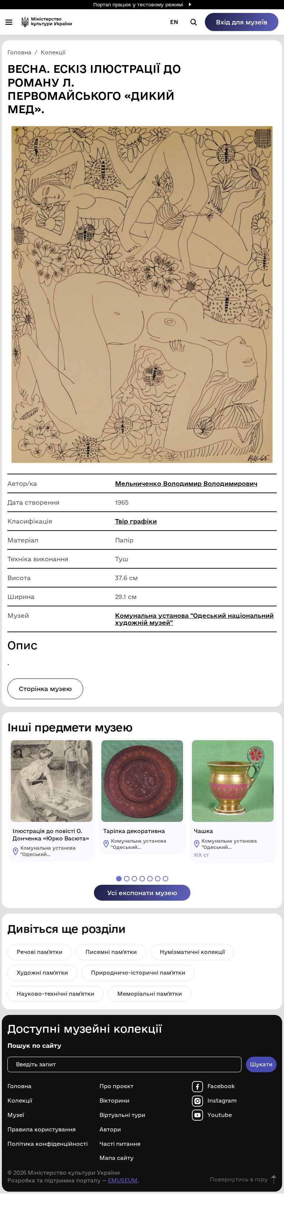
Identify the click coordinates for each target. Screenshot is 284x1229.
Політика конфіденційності (47, 1144)
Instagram (222, 1101)
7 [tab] (165, 878)
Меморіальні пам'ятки (149, 994)
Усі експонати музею (142, 892)
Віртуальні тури (122, 1115)
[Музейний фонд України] (46, 22)
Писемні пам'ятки (111, 952)
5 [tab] (150, 878)
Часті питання (120, 1144)
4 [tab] (142, 878)
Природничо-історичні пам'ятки (138, 972)
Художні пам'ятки (42, 972)
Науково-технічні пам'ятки (55, 994)
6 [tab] (157, 878)
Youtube (219, 1115)
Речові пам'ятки (39, 952)
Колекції (19, 1101)
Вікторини (114, 1101)
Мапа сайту (116, 1158)
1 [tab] (119, 878)
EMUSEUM (123, 1180)
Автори (110, 1129)
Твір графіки (136, 521)
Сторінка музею (45, 688)
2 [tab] (126, 878)
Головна (19, 1086)
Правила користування (41, 1129)
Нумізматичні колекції (192, 952)
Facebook (221, 1086)
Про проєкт (116, 1086)
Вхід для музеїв (241, 22)
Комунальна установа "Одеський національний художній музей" (194, 619)
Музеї (15, 1115)
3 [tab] (134, 878)
